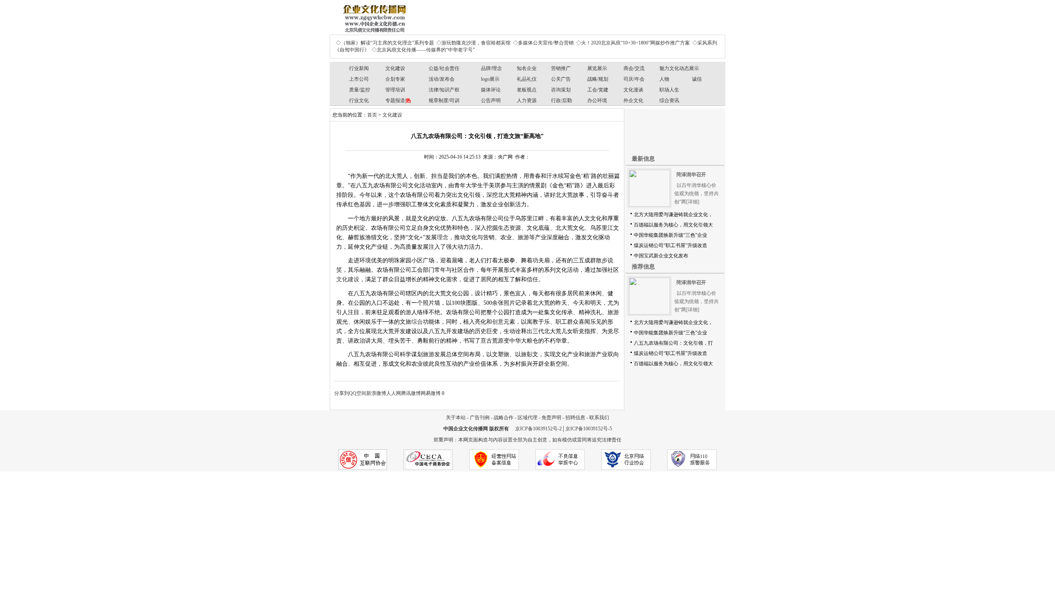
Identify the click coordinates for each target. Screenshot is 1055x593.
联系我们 (599, 417)
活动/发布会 (442, 79)
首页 (372, 115)
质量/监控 (359, 90)
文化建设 (395, 68)
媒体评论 (491, 90)
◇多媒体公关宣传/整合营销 (543, 43)
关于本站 (456, 417)
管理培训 (395, 90)
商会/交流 (634, 68)
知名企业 (527, 68)
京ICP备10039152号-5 (588, 429)
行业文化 (359, 100)
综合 (417, 322)
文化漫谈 (633, 90)
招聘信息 (575, 417)
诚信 (697, 79)
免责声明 (551, 417)
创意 (498, 322)
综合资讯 (669, 100)
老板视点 (527, 90)
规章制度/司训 (444, 100)
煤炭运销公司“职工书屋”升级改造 (670, 245)
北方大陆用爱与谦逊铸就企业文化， (673, 214)
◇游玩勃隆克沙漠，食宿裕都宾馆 (473, 43)
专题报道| (398, 100)
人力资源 (527, 100)
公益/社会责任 (444, 68)
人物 (664, 79)
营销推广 (561, 68)
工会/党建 (597, 90)
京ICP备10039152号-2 (538, 429)
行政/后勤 (561, 100)
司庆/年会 (634, 79)
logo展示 (490, 79)
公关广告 (561, 79)
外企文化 (633, 100)
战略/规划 (597, 79)
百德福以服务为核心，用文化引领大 (673, 225)
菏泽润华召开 (691, 174)
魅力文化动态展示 (679, 68)
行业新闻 (359, 68)
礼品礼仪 (527, 79)
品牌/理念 (491, 68)
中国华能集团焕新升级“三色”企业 (670, 235)
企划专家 (395, 79)
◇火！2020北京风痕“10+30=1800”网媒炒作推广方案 (633, 43)
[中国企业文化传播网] (373, 15)
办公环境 (597, 100)
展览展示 (597, 68)
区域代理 (527, 417)
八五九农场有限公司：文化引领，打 (673, 343)
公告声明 (491, 100)
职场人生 (669, 90)
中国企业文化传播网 (465, 429)
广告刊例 (480, 417)
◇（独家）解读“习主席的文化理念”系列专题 (385, 43)
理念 (442, 237)
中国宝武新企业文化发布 (661, 256)
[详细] (692, 202)
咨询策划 (561, 90)
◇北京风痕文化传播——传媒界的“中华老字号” (423, 50)
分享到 (341, 393)
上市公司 (359, 79)
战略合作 (503, 417)
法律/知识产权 (444, 90)
